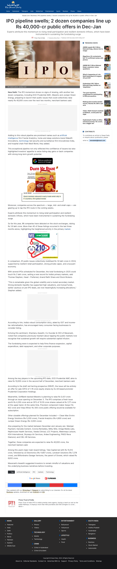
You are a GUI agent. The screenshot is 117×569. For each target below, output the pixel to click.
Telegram (35, 490)
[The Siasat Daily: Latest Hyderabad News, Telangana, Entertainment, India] (13, 4)
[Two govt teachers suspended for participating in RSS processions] (107, 94)
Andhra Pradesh (93, 528)
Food (63, 542)
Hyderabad (15, 11)
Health (63, 539)
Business (65, 11)
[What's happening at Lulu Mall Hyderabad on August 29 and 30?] (107, 76)
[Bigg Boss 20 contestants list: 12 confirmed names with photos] (107, 58)
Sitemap (99, 561)
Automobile (92, 548)
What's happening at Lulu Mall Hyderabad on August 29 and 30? (92, 76)
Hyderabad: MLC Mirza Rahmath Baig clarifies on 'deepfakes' (92, 85)
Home (8, 11)
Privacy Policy (73, 561)
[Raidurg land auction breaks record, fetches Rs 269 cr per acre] (107, 103)
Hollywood (65, 528)
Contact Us (42, 561)
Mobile (36, 536)
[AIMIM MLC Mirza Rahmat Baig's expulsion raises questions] (107, 67)
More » (21, 506)
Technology (50, 472)
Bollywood (65, 524)
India (31, 11)
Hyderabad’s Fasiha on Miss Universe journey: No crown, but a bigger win (93, 121)
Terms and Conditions (87, 561)
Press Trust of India (39, 38)
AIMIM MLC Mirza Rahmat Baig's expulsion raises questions (92, 67)
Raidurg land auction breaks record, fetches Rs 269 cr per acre (93, 103)
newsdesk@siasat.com (97, 140)
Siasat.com (26, 15)
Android (36, 492)
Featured (10, 524)
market (67, 229)
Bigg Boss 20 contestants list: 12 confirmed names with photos (93, 58)
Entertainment (49, 11)
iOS (43, 492)
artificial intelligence (23, 472)
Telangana (25, 11)
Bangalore (91, 534)
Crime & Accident (40, 550)
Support (64, 561)
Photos (73, 11)
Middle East (39, 11)
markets (40, 472)
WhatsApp (26, 490)
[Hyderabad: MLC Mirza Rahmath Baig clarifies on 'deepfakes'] (107, 85)
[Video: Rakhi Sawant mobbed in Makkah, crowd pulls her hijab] (107, 112)
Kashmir (10, 543)
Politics (9, 534)
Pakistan (10, 540)
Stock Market (93, 545)
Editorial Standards (30, 561)
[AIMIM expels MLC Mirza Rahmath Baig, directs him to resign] (107, 49)
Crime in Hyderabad (41, 547)
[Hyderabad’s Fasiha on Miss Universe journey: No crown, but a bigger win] (107, 121)
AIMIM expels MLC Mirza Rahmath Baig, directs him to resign (93, 49)
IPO (34, 472)
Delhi (9, 531)
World (9, 537)
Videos (79, 11)
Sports (58, 11)
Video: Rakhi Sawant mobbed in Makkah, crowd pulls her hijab (93, 112)
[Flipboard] (50, 478)
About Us (19, 561)
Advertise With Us (53, 561)
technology (24, 141)
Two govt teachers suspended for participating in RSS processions (92, 94)
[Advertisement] (42, 118)
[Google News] (34, 478)
